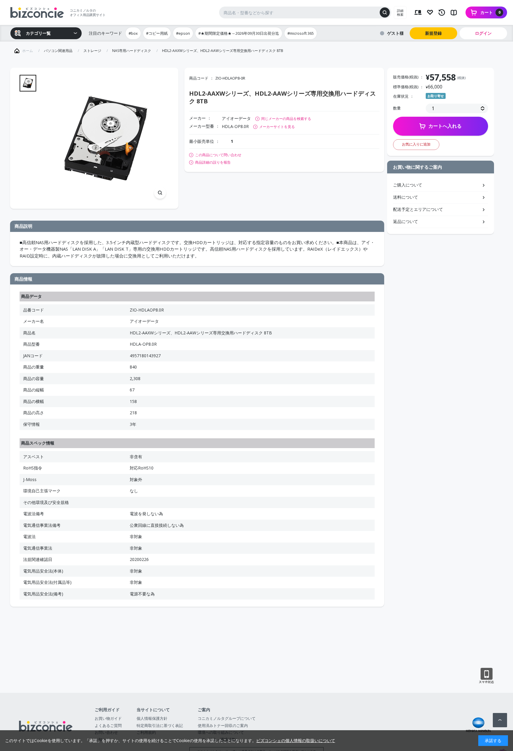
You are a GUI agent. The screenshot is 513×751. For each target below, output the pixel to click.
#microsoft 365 (300, 33)
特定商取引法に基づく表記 (160, 725)
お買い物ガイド (108, 718)
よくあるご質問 (108, 725)
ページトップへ (500, 720)
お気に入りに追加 (416, 144)
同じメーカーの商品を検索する (286, 118)
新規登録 (433, 33)
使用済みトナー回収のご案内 (223, 725)
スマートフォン (486, 676)
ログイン (483, 33)
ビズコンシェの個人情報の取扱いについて (295, 740)
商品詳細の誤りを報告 (213, 162)
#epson (183, 33)
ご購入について (407, 185)
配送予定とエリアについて (418, 209)
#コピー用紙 (157, 33)
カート (490, 12)
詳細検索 (400, 12)
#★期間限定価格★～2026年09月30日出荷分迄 (238, 33)
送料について (405, 197)
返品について (405, 221)
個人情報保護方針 (152, 718)
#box (133, 33)
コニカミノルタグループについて (227, 718)
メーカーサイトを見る (277, 126)
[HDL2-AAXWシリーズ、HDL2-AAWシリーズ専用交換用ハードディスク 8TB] (105, 138)
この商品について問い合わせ (218, 155)
